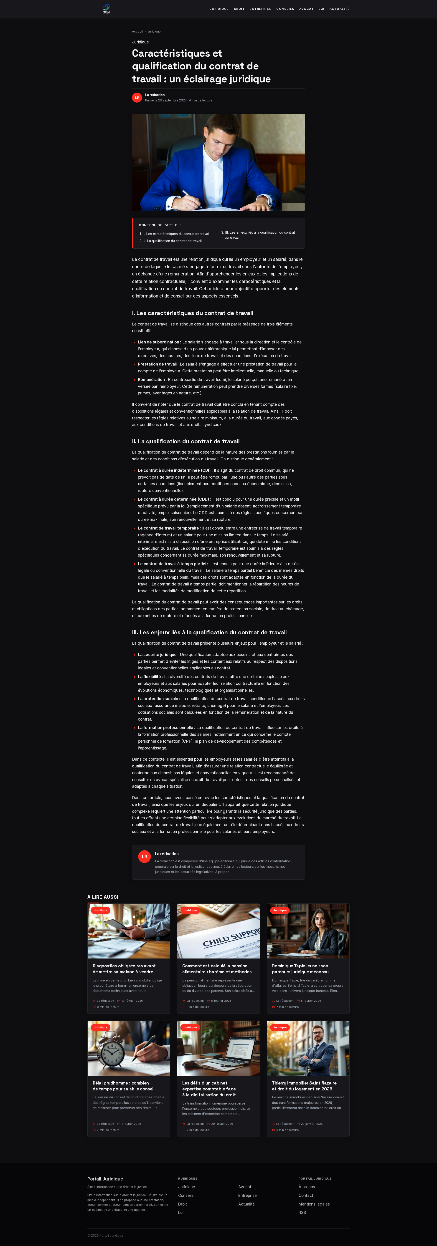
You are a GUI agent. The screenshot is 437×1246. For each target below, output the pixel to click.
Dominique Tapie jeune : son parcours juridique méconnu (300, 969)
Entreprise (260, 8)
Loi (322, 8)
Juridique (219, 8)
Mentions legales (314, 1204)
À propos (222, 872)
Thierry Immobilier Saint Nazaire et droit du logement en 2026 (304, 1086)
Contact (306, 1195)
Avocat (306, 8)
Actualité (340, 8)
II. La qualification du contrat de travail (172, 241)
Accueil (137, 31)
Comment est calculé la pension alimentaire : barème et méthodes (217, 969)
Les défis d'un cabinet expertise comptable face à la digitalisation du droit (209, 1089)
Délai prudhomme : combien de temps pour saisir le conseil (124, 1086)
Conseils (285, 8)
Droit (239, 8)
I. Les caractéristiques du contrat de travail (176, 234)
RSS (302, 1212)
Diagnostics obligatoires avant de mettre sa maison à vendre (124, 969)
